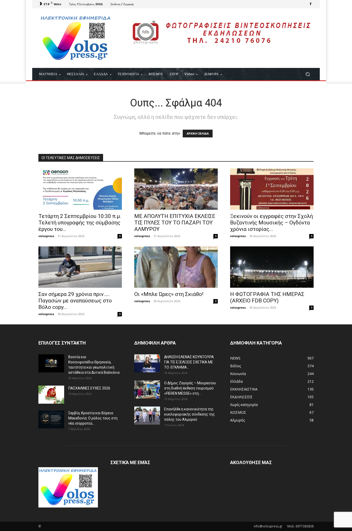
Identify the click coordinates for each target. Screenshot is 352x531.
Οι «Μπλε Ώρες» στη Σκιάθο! (168, 294)
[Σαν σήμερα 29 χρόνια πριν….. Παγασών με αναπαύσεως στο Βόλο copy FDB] (80, 267)
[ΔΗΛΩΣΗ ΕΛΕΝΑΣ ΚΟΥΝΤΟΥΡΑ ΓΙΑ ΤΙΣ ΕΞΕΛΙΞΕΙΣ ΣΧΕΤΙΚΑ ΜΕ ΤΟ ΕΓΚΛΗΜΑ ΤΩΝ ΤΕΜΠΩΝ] (147, 363)
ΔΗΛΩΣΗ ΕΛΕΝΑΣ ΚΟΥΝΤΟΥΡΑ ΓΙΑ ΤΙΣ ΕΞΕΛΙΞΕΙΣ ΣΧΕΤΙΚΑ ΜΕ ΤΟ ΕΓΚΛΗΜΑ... (189, 362)
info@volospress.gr (268, 526)
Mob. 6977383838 (300, 526)
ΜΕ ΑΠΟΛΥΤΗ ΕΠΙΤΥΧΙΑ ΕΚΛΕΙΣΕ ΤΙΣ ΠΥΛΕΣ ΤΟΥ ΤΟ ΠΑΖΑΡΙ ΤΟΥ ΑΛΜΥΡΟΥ (174, 222)
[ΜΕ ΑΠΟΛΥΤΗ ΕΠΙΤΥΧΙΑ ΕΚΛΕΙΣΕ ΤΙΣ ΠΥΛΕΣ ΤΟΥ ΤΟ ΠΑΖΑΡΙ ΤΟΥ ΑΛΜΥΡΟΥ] (176, 189)
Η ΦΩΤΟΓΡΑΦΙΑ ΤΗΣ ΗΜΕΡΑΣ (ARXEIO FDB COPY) (267, 297)
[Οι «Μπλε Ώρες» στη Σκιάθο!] (176, 267)
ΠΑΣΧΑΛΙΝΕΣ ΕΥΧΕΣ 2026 (89, 388)
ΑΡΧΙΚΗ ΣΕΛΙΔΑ (198, 133)
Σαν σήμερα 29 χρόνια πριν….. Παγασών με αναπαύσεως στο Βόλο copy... (75, 300)
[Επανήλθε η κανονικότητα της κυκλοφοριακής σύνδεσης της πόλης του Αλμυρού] (147, 416)
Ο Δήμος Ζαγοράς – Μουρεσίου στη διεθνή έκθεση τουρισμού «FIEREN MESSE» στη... (190, 388)
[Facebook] (310, 4)
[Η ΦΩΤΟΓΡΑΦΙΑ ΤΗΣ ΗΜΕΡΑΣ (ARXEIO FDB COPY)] (272, 267)
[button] (307, 74)
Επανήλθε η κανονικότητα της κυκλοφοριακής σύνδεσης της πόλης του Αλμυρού (189, 414)
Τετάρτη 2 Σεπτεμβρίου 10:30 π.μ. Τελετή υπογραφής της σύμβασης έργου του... (79, 222)
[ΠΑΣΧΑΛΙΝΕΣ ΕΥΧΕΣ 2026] (51, 395)
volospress (46, 236)
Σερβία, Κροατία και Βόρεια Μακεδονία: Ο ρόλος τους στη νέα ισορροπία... (93, 418)
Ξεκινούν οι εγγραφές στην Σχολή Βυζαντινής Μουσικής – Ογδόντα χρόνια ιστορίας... (271, 222)
